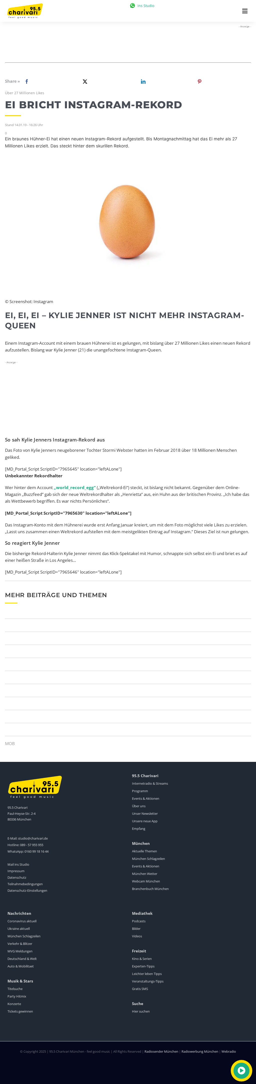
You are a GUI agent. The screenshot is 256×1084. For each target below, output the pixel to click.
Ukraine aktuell (19, 928)
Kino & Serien (142, 958)
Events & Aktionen (145, 798)
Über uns (139, 806)
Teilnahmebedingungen (25, 884)
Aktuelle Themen (144, 851)
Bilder (136, 928)
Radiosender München (161, 1051)
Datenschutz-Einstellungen (27, 890)
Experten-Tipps (143, 966)
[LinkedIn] (142, 81)
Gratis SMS (140, 988)
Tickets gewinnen (20, 1011)
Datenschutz (17, 877)
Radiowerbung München (200, 1051)
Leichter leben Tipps (147, 973)
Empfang (138, 828)
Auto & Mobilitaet (21, 966)
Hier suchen (141, 1011)
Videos (137, 936)
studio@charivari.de (33, 838)
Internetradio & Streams (150, 783)
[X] (84, 81)
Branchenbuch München (150, 888)
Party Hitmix (17, 996)
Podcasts (139, 921)
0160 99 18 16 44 (36, 851)
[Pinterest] (199, 81)
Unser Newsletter (145, 813)
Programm (140, 791)
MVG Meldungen (20, 951)
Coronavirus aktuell (22, 921)
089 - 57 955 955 (31, 845)
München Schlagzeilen (148, 858)
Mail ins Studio (18, 864)
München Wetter (144, 873)
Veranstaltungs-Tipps (148, 981)
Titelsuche (15, 988)
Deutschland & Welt (22, 958)
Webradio (229, 1051)
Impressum (16, 871)
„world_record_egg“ (75, 487)
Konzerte (14, 1004)
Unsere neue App (145, 821)
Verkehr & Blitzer (20, 943)
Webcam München (146, 881)
